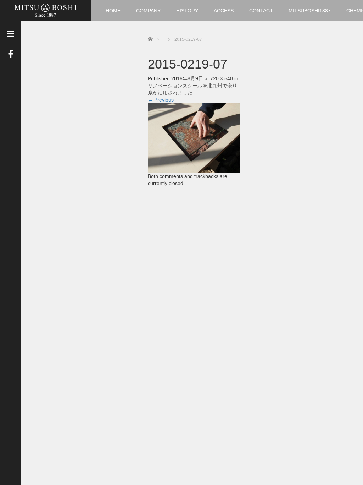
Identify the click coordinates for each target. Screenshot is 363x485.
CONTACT (261, 10)
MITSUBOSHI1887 (310, 10)
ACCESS (224, 10)
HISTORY (187, 10)
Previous (161, 100)
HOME (113, 10)
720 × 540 (221, 78)
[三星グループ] (45, 10)
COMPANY (148, 10)
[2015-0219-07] (194, 137)
